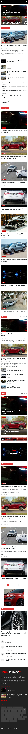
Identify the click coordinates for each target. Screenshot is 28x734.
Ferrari (2, 711)
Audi (14, 707)
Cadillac (7, 709)
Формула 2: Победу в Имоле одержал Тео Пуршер (14, 82)
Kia (9, 713)
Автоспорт (10, 728)
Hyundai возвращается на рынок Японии (13, 311)
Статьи (18, 727)
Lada (12, 713)
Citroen (19, 709)
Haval (16, 711)
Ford (9, 711)
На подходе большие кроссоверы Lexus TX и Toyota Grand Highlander (11, 23)
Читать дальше (5, 57)
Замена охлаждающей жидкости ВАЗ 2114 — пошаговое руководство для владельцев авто (16, 648)
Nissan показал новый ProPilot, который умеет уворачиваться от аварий (13, 183)
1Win (5, 683)
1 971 (16, 585)
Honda (19, 711)
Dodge (24, 709)
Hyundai (23, 711)
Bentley (18, 707)
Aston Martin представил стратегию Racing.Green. (14, 86)
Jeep (6, 713)
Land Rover (23, 713)
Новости (4, 6)
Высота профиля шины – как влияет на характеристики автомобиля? (11, 633)
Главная (2, 727)
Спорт (3, 282)
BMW (22, 707)
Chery (11, 709)
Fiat (6, 711)
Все (21, 27)
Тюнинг (25, 316)
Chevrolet (15, 709)
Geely (12, 711)
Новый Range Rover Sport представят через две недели (11, 11)
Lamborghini (17, 713)
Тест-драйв (3, 728)
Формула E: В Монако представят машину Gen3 (14, 452)
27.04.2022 (5, 14)
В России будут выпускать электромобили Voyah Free (13, 386)
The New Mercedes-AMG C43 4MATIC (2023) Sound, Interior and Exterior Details (13, 208)
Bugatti (2, 709)
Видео (3, 205)
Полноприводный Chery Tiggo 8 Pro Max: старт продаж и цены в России (13, 96)
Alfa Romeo (3, 707)
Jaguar (2, 713)
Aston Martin (9, 707)
